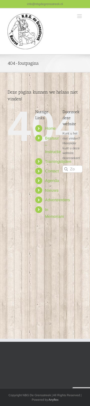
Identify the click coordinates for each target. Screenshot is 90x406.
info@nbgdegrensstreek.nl (45, 4)
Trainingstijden (58, 161)
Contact (52, 171)
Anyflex (53, 399)
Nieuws (51, 190)
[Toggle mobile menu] (79, 16)
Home (50, 128)
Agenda (52, 180)
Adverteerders (57, 200)
